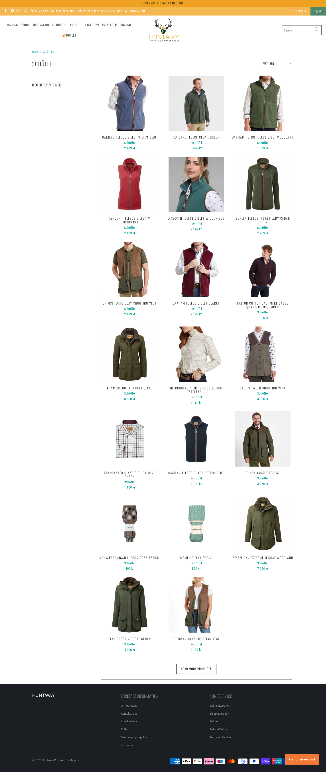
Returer (214, 721)
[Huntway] (163, 30)
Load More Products (196, 668)
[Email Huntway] (25, 11)
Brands (57, 24)
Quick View (130, 113)
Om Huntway (129, 705)
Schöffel (129, 143)
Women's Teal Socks (196, 523)
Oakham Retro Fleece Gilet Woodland (263, 103)
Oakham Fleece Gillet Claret (196, 269)
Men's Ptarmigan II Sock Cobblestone (130, 523)
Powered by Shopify (66, 760)
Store (25, 24)
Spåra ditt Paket (220, 705)
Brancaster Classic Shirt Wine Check (130, 439)
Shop (74, 24)
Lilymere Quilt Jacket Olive (130, 354)
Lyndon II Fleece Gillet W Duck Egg (196, 184)
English (125, 24)
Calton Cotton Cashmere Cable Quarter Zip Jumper (263, 269)
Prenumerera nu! (302, 759)
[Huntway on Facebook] (5, 11)
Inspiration (40, 24)
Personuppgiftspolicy (134, 737)
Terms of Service (220, 737)
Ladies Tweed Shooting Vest (263, 354)
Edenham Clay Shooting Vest (196, 605)
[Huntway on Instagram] (19, 11)
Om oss (12, 24)
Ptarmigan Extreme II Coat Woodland (263, 523)
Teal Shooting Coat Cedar (130, 605)
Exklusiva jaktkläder (101, 24)
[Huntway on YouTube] (12, 11)
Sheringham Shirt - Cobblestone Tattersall (196, 354)
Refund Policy (218, 729)
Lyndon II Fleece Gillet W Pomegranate (130, 184)
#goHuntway (129, 721)
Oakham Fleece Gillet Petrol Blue (196, 439)
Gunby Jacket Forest (263, 439)
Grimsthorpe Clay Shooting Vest (130, 269)
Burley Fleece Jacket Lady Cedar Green (263, 184)
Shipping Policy (219, 713)
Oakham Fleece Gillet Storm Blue (130, 103)
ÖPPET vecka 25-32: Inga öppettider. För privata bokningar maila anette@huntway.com (88, 11)
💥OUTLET (69, 35)
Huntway (47, 760)
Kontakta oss (129, 713)
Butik (124, 729)
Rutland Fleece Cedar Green (196, 103)
